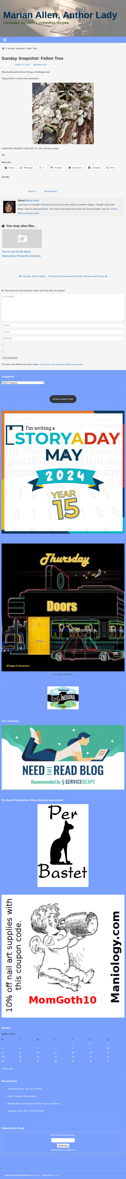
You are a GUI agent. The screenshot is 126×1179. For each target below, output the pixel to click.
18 (3, 1057)
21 (55, 1057)
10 (108, 1048)
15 (73, 1052)
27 (38, 1061)
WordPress (35, 1175)
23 (90, 1057)
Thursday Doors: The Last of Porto (25, 1089)
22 (73, 1057)
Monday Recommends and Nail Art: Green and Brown (34, 1103)
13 (38, 1052)
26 (20, 1061)
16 (90, 1052)
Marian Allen (40, 65)
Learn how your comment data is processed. (61, 364)
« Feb (4, 1068)
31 (108, 1061)
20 (38, 1057)
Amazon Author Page (63, 399)
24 (108, 1057)
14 (55, 1052)
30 (90, 1061)
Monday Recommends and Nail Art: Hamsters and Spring (76, 276)
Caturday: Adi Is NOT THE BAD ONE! (26, 1111)
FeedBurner (69, 1150)
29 (73, 1061)
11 (3, 1052)
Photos (31, 191)
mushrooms (50, 191)
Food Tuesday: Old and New (22, 1096)
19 (20, 1057)
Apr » (11, 1068)
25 (3, 1061)
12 (20, 1052)
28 (55, 1061)
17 (108, 1052)
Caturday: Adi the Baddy (34, 276)
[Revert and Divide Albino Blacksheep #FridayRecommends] (22, 247)
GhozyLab (55, 1175)
